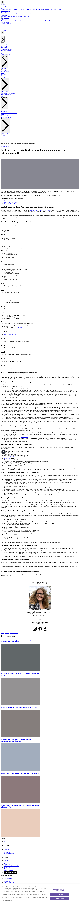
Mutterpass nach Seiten (9, 200)
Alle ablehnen (60, 894)
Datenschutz (7, 868)
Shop (3, 43)
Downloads (3, 137)
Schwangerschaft (5, 52)
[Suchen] (2, 6)
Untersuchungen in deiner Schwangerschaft (40, 210)
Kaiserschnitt (24, 437)
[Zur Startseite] (5, 4)
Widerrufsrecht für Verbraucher (11, 866)
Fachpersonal (5, 110)
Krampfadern (30, 487)
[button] (3, 452)
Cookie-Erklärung (8, 870)
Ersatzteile (3, 53)
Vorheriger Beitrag (5, 633)
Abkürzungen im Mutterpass (11, 202)
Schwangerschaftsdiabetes (10, 457)
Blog (2, 96)
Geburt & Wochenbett (6, 45)
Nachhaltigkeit (5, 91)
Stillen (2, 75)
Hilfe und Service (6, 134)
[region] (40, 893)
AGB (5, 863)
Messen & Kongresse (6, 117)
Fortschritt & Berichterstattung (8, 93)
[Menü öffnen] (2, 2)
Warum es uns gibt (5, 54)
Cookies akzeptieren (59, 898)
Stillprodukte (4, 46)
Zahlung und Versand (9, 864)
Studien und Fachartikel (6, 115)
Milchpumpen (4, 47)
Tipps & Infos (5, 68)
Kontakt (3, 135)
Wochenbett (3, 74)
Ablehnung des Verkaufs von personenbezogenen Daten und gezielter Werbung (59, 889)
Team (5, 841)
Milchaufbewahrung (6, 50)
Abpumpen (3, 77)
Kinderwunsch (4, 70)
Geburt (2, 73)
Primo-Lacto (4, 114)
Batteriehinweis (7, 867)
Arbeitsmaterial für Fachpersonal (9, 113)
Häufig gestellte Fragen (9, 203)
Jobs (5, 842)
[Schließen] (2, 32)
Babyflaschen (7, 852)
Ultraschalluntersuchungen (10, 334)
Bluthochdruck (7, 458)
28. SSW (20, 327)
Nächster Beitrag (14, 633)
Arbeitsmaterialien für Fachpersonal (12, 879)
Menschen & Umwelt (6, 94)
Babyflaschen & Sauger (6, 49)
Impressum (6, 861)
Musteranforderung (5, 111)
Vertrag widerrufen (11, 872)
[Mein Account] (1, 28)
